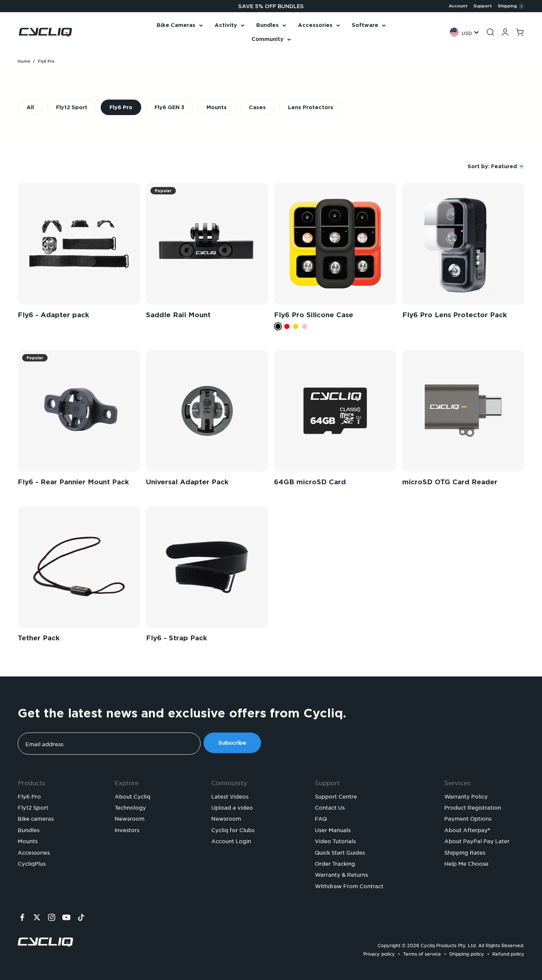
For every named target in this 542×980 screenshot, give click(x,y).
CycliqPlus (32, 863)
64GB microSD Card (310, 482)
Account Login (231, 840)
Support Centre (336, 795)
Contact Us (330, 806)
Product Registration (472, 806)
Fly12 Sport (71, 107)
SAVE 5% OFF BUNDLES (271, 6)
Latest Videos (230, 795)
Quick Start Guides (340, 851)
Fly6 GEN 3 (169, 107)
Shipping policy (466, 953)
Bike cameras (36, 818)
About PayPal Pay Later (477, 840)
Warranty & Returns (341, 874)
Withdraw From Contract (349, 885)
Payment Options (467, 818)
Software (365, 25)
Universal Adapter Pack (187, 482)
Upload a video (232, 806)
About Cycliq (132, 795)
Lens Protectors (310, 107)
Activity (226, 25)
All (30, 107)
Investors (127, 829)
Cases (257, 107)
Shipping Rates (464, 851)
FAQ (321, 818)
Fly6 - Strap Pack (176, 638)
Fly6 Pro (121, 107)
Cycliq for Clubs (232, 829)
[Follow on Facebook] (22, 917)
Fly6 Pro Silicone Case (313, 315)
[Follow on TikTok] (81, 917)
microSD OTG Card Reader (449, 482)
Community (267, 39)
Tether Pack (39, 638)
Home (24, 61)
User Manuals (333, 829)
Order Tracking (335, 863)
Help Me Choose (466, 863)
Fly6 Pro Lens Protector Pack (454, 315)
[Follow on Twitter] (36, 917)
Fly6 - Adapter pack (53, 315)
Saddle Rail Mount (178, 315)
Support (482, 5)
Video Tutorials (335, 840)
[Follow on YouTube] (66, 917)
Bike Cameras (176, 25)
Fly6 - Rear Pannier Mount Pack (73, 482)
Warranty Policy (466, 795)
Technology (130, 806)
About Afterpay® (467, 829)
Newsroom (130, 818)
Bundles (267, 25)
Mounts (216, 107)
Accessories (315, 25)
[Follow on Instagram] (51, 917)
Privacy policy (379, 953)
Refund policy (508, 953)
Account (458, 5)
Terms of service (422, 953)
